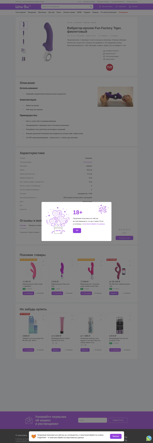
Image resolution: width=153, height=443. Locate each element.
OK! (77, 230)
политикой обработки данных (94, 224)
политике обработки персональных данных (67, 438)
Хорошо (116, 436)
